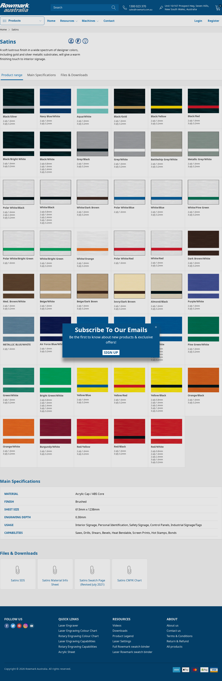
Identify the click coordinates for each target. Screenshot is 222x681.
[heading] (111, 330)
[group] (111, 340)
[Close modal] (156, 327)
